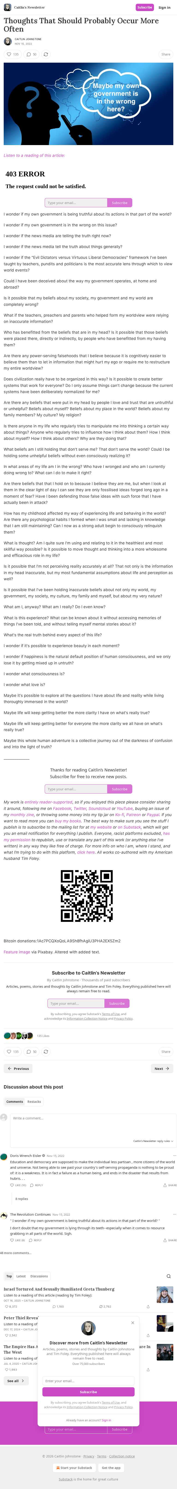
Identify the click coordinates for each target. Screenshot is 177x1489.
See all (13, 1380)
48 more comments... (16, 1253)
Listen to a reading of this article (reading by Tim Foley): (48, 1295)
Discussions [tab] (39, 1276)
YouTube (125, 808)
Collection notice (122, 1456)
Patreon (133, 814)
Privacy (88, 1456)
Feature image (17, 952)
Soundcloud (99, 808)
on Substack (129, 827)
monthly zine (22, 814)
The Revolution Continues (30, 1214)
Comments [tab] (14, 1102)
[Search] (168, 1276)
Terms (101, 1456)
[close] (132, 1322)
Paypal (153, 814)
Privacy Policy (123, 1407)
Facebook (62, 808)
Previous (21, 1068)
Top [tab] (9, 1276)
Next (159, 1068)
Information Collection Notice (87, 1407)
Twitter (80, 808)
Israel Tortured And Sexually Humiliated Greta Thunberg (59, 1289)
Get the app (111, 1468)
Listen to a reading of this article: (34, 155)
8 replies (21, 1199)
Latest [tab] (21, 1276)
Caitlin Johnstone (28, 39)
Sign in (165, 7)
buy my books (68, 821)
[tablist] (24, 1101)
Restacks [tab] (34, 1102)
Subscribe (145, 7)
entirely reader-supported (48, 802)
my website (101, 827)
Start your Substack (76, 1468)
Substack (66, 1479)
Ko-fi (119, 814)
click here (86, 852)
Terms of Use (111, 1402)
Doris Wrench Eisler (25, 1155)
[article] (88, 1297)
